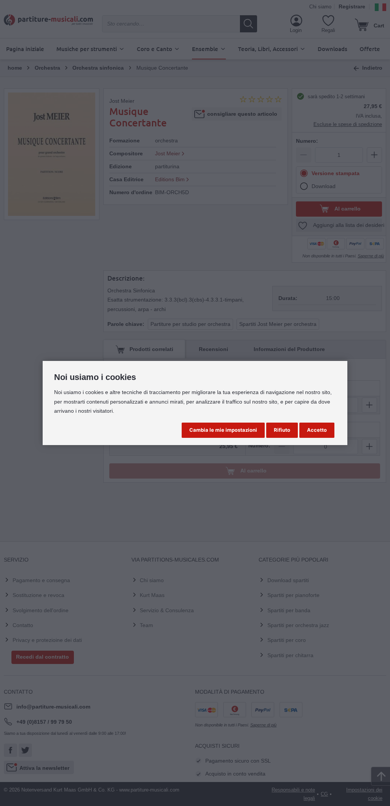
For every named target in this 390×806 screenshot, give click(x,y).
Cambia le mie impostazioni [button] (223, 430)
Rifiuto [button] (282, 430)
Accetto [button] (317, 430)
